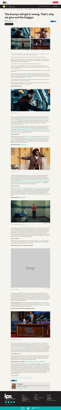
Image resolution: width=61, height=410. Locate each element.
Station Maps (49, 397)
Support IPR (36, 9)
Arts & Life (28, 377)
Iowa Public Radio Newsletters (38, 397)
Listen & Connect (28, 9)
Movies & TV (23, 377)
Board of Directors (24, 398)
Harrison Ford (13, 289)
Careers (35, 398)
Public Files (23, 400)
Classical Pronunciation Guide (51, 400)
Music (8, 9)
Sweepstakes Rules (50, 398)
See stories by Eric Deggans (22, 387)
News (4, 9)
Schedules (48, 396)
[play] (4, 6)
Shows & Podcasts (19, 9)
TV (17, 377)
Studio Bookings (36, 399)
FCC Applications (24, 399)
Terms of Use (49, 399)
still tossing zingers (19, 347)
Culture (12, 9)
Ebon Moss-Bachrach (42, 303)
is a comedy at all (28, 77)
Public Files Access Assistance (26, 401)
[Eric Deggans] (14, 386)
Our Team (23, 397)
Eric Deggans (10, 20)
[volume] (6, 6)
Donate (56, 2)
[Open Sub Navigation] (5, 9)
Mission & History (24, 396)
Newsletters (42, 9)
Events (35, 396)
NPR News (13, 377)
